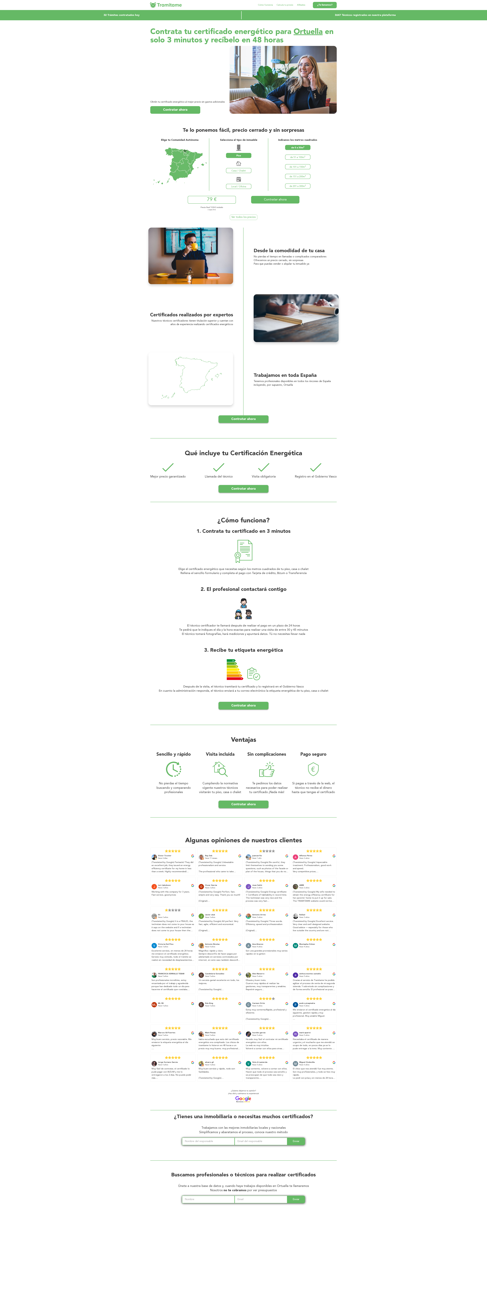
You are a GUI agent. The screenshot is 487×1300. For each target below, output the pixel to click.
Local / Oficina (238, 186)
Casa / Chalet (238, 171)
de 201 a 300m (298, 186)
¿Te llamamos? (324, 5)
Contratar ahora (175, 109)
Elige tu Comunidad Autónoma (179, 140)
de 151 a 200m (298, 176)
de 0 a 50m (297, 147)
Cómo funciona (265, 5)
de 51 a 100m (297, 157)
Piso (238, 156)
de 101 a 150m (298, 166)
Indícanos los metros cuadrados (297, 140)
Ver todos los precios (243, 217)
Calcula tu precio (285, 5)
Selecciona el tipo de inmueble (238, 140)
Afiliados (301, 5)
